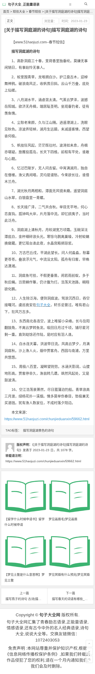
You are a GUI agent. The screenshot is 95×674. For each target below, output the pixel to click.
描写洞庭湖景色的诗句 (38, 430)
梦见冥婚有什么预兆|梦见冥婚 (69, 574)
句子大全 (43, 305)
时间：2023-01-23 (74, 21)
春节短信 (35, 11)
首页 (6, 11)
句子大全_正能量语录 (24, 4)
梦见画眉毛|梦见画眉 (63, 519)
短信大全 (19, 11)
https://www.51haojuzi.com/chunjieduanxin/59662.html (46, 419)
